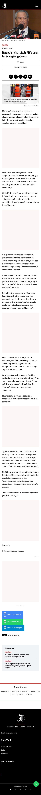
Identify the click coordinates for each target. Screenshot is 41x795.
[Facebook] (11, 77)
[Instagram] (16, 790)
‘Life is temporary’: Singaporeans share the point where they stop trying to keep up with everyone (18, 665)
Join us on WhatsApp (14, 622)
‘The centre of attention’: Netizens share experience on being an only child (17, 656)
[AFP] (18, 62)
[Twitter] (16, 77)
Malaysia (5, 45)
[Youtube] (30, 790)
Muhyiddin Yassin (13, 635)
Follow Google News (14, 615)
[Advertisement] (20, 148)
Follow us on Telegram (14, 628)
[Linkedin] (25, 77)
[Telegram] (30, 77)
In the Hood (8, 652)
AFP (23, 62)
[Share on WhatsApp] (36, 784)
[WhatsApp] (20, 77)
